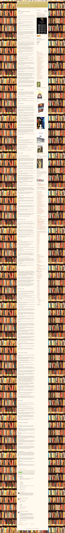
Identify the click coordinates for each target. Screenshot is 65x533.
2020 (38, 284)
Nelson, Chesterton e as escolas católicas (41, 204)
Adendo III (38, 240)
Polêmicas (38, 73)
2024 (38, 281)
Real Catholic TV (39, 262)
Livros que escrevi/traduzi (23, 8)
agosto (38, 302)
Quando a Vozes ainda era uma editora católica (41, 229)
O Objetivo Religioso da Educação (40, 201)
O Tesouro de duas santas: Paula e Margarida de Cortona (41, 217)
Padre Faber (38, 71)
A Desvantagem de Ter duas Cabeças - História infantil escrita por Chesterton (41, 184)
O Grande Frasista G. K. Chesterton (41, 300)
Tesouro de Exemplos (39, 78)
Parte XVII (38, 241)
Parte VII (38, 247)
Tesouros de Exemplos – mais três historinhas (41, 227)
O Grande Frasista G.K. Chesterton (40, 212)
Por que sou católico (39, 208)
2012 (38, 291)
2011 (38, 292)
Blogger (38, 528)
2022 (38, 282)
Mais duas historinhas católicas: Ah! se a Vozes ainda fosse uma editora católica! (41, 228)
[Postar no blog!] (31, 473)
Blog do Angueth (23, 3)
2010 (38, 293)
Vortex (38, 79)
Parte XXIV (38, 234)
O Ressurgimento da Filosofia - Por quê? (41, 210)
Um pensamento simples (39, 199)
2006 (38, 297)
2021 (38, 283)
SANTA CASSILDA (39, 225)
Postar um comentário (21, 522)
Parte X (38, 245)
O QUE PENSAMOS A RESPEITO (40, 195)
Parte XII (38, 243)
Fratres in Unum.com (39, 265)
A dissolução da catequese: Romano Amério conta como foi (42, 233)
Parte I (38, 252)
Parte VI (38, 248)
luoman (33, 528)
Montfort (38, 258)
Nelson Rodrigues (39, 69)
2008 (38, 295)
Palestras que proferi (29, 8)
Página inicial (26, 523)
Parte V (38, 249)
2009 (38, 294)
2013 (38, 290)
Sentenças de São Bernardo (40, 77)
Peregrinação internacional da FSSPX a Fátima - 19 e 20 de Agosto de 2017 (41, 269)
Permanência (38, 257)
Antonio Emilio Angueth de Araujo (23, 511)
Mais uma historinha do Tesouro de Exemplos (41, 226)
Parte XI (38, 244)
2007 (38, 296)
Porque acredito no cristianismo (40, 211)
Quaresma (38, 74)
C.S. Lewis (38, 56)
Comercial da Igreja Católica (40, 185)
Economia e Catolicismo (39, 62)
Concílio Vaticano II (39, 61)
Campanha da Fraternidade (39, 58)
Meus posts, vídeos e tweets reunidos (41, 14)
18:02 (20, 502)
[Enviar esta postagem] (29, 473)
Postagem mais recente (20, 523)
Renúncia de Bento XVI (39, 75)
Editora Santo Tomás (39, 276)
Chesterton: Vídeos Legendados (40, 60)
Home (18, 8)
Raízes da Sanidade (39, 198)
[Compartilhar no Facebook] (32, 473)
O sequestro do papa (39, 271)
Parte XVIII (38, 239)
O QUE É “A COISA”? (39, 194)
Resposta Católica (39, 255)
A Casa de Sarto (39, 268)
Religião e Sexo (38, 207)
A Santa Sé (38, 260)
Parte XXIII (38, 235)
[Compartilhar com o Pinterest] (33, 473)
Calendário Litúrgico (39, 57)
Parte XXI (38, 237)
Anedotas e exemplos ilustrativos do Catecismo (41, 54)
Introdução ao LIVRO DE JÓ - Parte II (41, 206)
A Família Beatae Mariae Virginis (40, 256)
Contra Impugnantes (39, 273)
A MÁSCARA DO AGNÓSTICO (40, 197)
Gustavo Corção (38, 259)
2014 (38, 289)
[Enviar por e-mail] (30, 473)
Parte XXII (38, 236)
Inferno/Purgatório (39, 64)
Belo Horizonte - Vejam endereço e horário (41, 188)
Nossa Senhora (38, 70)
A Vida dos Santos (39, 53)
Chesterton (22, 474)
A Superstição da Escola (39, 203)
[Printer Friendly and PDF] (20, 472)
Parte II (38, 251)
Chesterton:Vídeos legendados (35, 8)
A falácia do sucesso (39, 202)
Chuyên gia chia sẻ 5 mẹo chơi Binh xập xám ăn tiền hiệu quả (41, 266)
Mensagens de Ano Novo (39, 67)
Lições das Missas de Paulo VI (40, 66)
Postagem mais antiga (32, 523)
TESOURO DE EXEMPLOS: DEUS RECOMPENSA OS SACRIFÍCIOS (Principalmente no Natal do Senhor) (40, 222)
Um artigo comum (39, 193)
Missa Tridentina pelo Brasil (40, 68)
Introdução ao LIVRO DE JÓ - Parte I (41, 205)
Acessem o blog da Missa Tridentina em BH (41, 189)
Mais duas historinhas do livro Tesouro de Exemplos (41, 220)
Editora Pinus (38, 278)
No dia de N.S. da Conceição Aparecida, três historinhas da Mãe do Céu (41, 224)
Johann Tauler (38, 65)
